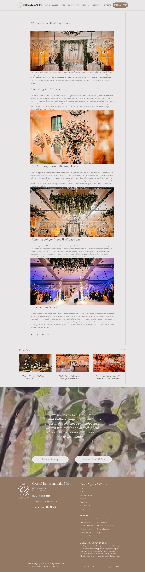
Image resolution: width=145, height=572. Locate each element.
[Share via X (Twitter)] (37, 334)
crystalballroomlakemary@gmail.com (45, 501)
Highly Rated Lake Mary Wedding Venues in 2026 (69, 377)
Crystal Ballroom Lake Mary (51, 483)
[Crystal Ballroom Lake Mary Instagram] (54, 507)
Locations (83, 502)
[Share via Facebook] (31, 334)
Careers (83, 498)
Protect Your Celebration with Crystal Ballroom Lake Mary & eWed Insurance (108, 377)
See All (123, 349)
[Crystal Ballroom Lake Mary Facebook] (51, 507)
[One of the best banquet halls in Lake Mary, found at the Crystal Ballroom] (109, 363)
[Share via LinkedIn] (43, 334)
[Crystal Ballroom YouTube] (47, 507)
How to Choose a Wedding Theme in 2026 (33, 377)
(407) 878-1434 (44, 496)
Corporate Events (86, 529)
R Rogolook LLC (53, 566)
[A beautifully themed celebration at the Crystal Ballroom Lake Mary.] (35, 363)
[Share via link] (48, 334)
